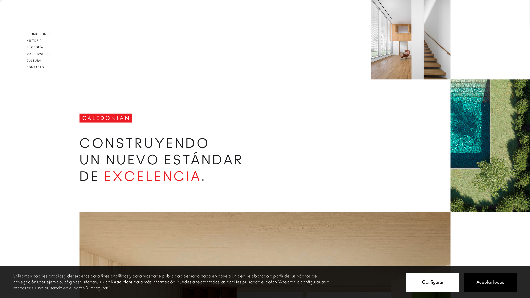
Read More (122, 282)
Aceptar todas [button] (490, 282)
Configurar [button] (432, 282)
